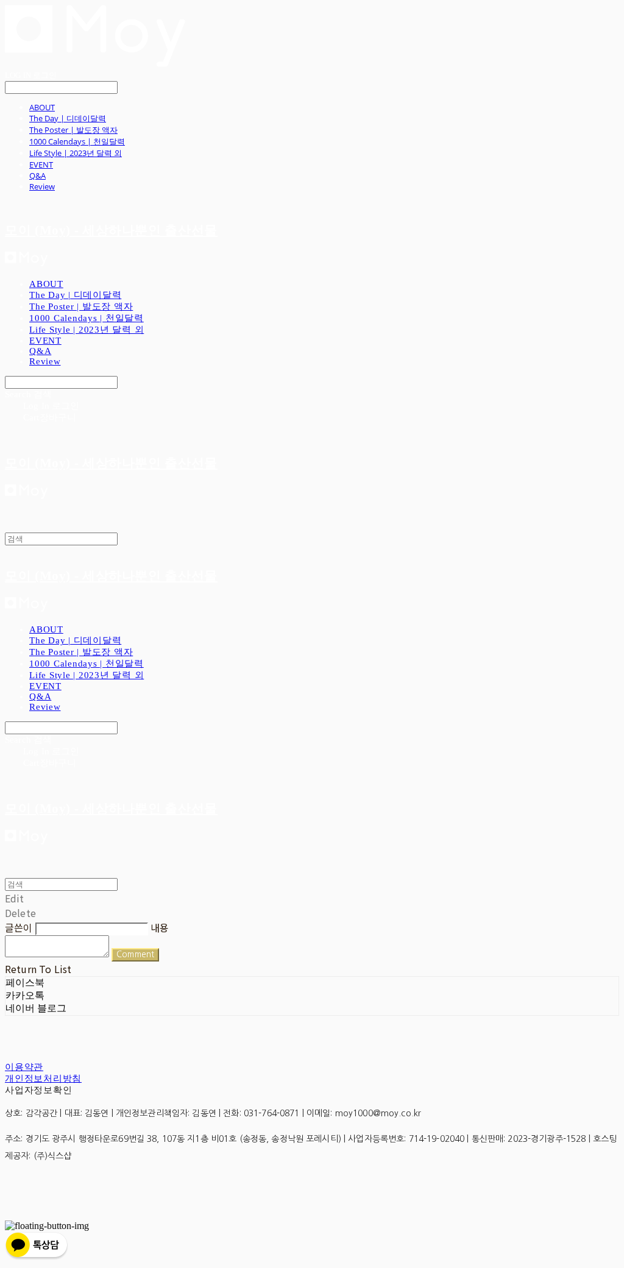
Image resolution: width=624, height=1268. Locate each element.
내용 (160, 927)
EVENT (41, 164)
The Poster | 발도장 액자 (73, 129)
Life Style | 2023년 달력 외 (75, 152)
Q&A (37, 175)
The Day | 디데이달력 (67, 118)
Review (42, 186)
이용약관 (24, 1067)
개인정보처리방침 (43, 1078)
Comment (135, 954)
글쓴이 (18, 927)
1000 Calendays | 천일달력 (77, 141)
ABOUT (42, 107)
